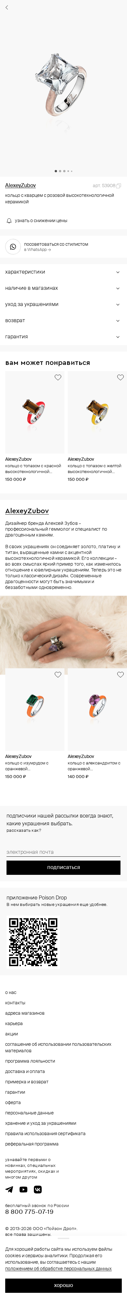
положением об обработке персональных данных (58, 1269)
